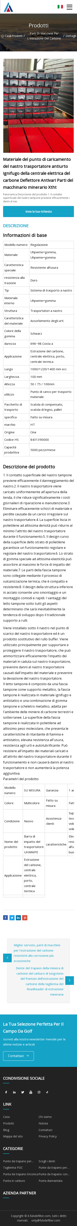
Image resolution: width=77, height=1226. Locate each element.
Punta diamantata (50, 1181)
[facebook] (6, 1092)
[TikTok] (47, 1092)
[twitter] (23, 1092)
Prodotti (17, 36)
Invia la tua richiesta (38, 211)
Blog (6, 1130)
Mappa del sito (13, 1136)
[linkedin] (14, 1092)
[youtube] (31, 1092)
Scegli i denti (47, 1161)
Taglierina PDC (13, 1167)
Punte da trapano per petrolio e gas (17, 1162)
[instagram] (39, 1092)
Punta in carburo (14, 1181)
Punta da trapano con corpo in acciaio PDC (53, 1174)
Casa (7, 36)
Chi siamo (45, 1117)
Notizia (43, 1123)
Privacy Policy (48, 1136)
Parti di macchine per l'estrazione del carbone (44, 35)
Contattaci (16, 1056)
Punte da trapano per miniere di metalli (53, 1168)
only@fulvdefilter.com (45, 1220)
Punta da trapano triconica (20, 1174)
